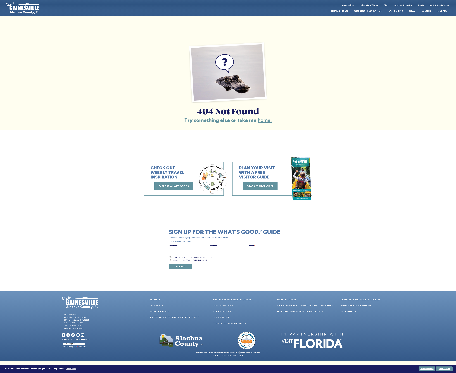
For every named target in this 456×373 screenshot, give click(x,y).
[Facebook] (63, 335)
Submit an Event (223, 311)
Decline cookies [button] (427, 369)
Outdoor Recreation (368, 10)
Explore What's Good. (173, 186)
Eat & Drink (395, 10)
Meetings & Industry (403, 5)
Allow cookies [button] (444, 369)
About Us (155, 299)
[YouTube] (78, 335)
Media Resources (286, 299)
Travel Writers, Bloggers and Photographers (305, 305)
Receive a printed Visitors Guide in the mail (189, 260)
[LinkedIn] (82, 335)
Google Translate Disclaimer (250, 352)
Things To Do (339, 10)
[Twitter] (73, 335)
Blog (386, 5)
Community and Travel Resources (361, 299)
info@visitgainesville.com (73, 328)
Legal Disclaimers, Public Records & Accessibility (212, 352)
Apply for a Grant (224, 305)
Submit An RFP (221, 317)
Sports (421, 5)
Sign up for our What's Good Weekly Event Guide (191, 257)
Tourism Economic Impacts (229, 323)
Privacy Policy (234, 352)
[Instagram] (68, 335)
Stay (412, 10)
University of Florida (369, 5)
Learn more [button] (71, 369)
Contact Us (157, 305)
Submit (180, 266)
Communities (348, 5)
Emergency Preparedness (356, 305)
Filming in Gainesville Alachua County (300, 311)
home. (265, 120)
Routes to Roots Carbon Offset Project (174, 317)
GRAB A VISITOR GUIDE (260, 186)
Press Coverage (159, 311)
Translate (82, 346)
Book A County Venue (439, 5)
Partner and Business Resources (232, 299)
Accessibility (348, 311)
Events (426, 10)
